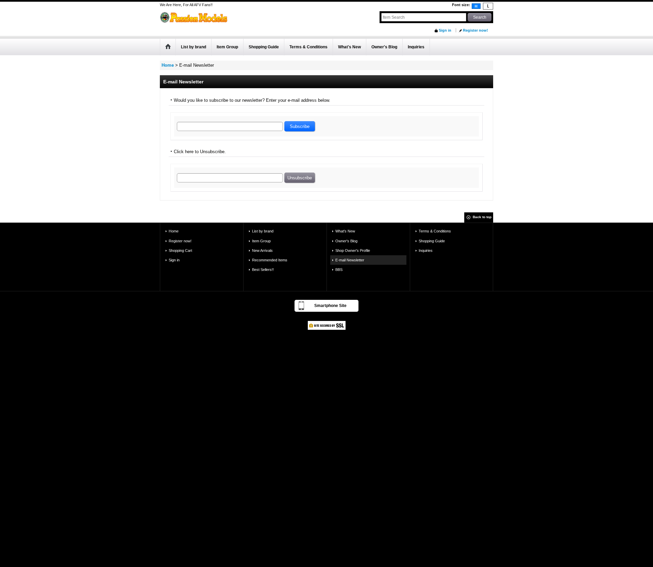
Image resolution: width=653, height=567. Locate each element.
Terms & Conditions (435, 231)
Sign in (445, 30)
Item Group (261, 241)
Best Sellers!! (263, 270)
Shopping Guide (432, 241)
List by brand (262, 231)
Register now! (475, 30)
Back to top (482, 217)
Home (174, 231)
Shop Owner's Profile (352, 250)
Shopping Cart (180, 250)
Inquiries (426, 250)
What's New (345, 231)
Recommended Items (269, 260)
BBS (338, 270)
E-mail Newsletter (349, 260)
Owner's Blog (346, 241)
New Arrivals (262, 250)
